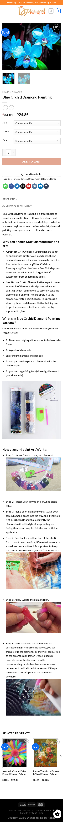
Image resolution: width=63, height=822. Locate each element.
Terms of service (44, 810)
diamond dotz (15, 328)
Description (9, 199)
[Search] (51, 11)
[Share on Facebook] (11, 186)
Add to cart (31, 161)
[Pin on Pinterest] (28, 186)
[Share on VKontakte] (34, 186)
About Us (28, 810)
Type (4, 140)
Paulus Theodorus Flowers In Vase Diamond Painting (46, 772)
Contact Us (14, 810)
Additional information (17, 205)
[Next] (55, 46)
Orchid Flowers (42, 179)
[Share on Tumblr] (46, 186)
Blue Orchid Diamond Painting (19, 213)
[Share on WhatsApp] (5, 186)
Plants (53, 179)
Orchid (31, 179)
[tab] (31, 199)
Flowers (17, 92)
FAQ (41, 813)
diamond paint (20, 449)
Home (5, 92)
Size (4, 123)
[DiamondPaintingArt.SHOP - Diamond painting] (31, 11)
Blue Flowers (13, 179)
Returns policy (28, 813)
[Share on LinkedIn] (40, 186)
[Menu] (4, 11)
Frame (5, 132)
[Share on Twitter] (17, 186)
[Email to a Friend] (23, 186)
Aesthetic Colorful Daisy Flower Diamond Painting (14, 772)
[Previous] (7, 46)
